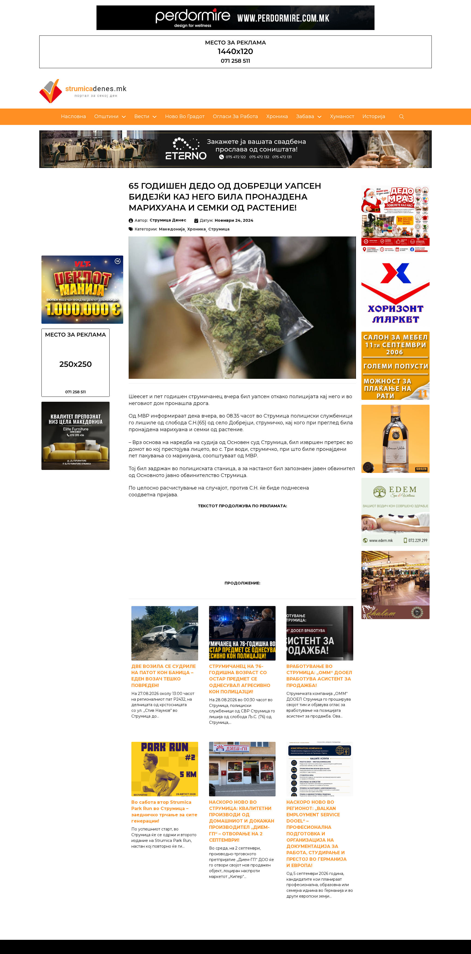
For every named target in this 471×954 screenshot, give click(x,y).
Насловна (73, 116)
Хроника (277, 116)
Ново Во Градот (185, 116)
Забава (305, 116)
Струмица (219, 229)
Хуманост (342, 116)
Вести (141, 116)
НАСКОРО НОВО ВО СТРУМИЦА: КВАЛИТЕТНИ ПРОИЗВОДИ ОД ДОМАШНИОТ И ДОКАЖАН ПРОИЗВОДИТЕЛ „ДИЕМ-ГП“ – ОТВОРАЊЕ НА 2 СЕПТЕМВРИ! (241, 821)
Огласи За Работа (235, 116)
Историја (374, 116)
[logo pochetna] (82, 91)
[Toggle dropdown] (123, 116)
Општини (106, 116)
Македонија (172, 229)
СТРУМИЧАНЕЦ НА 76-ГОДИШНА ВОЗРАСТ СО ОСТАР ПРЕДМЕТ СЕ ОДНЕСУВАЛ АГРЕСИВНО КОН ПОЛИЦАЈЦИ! (239, 679)
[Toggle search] (402, 116)
